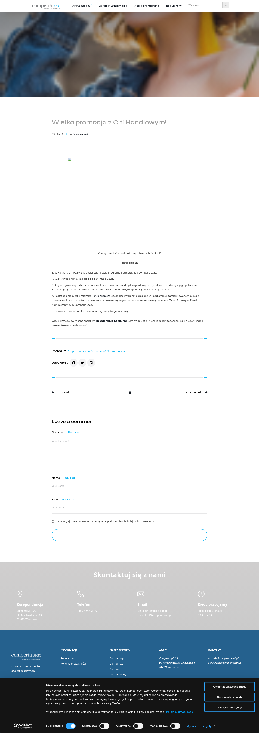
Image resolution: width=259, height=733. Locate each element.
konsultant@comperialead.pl (225, 662)
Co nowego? (98, 351)
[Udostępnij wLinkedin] (91, 363)
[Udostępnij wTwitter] (82, 363)
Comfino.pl (116, 669)
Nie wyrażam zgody (230, 707)
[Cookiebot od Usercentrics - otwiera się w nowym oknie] (22, 726)
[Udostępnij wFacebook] (74, 363)
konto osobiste (101, 295)
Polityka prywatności (73, 663)
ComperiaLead (80, 134)
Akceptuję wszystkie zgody (229, 686)
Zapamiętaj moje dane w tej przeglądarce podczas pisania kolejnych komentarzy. (105, 521)
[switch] (104, 726)
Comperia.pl (117, 658)
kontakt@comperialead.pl (223, 658)
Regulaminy (174, 5)
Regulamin (67, 658)
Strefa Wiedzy (81, 5)
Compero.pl (117, 663)
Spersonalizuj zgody (229, 697)
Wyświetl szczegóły (199, 726)
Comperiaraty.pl (119, 674)
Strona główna (116, 351)
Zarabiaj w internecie (113, 5)
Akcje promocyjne (146, 5)
